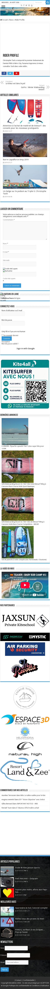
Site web (6, 260)
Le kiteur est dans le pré (15, 83)
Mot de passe (7, 320)
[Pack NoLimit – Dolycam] (7, 881)
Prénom (4, 955)
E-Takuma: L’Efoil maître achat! (27, 808)
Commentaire (9, 220)
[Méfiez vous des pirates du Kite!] (7, 922)
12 (27, 870)
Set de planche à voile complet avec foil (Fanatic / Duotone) (24, 560)
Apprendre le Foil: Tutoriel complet (31, 908)
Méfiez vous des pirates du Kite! (29, 919)
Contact (18, 980)
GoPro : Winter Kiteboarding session (32, 88)
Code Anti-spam (9, 278)
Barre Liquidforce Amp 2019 (16, 159)
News (11, 20)
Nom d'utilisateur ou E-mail (12, 310)
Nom (5, 244)
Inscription (6, 342)
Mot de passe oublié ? (10, 344)
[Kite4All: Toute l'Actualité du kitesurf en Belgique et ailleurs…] (25, 11)
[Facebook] (24, 5)
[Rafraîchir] (7, 271)
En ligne (11, 298)
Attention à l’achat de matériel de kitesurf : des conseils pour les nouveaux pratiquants (24, 126)
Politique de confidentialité (19, 986)
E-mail (6, 252)
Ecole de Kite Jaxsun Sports (27, 867)
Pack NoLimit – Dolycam (26, 878)
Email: (3, 962)
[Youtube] (32, 5)
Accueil (5, 20)
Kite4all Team (7, 808)
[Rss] (22, 5)
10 (27, 881)
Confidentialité (29, 980)
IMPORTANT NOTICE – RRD (27, 804)
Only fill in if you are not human (13, 331)
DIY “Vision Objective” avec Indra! (32, 799)
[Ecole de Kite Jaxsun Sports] (7, 871)
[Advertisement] (25, 835)
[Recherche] (48, 2)
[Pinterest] (29, 5)
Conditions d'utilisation (40, 986)
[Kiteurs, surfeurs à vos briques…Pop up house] (7, 933)
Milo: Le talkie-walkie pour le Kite (33, 795)
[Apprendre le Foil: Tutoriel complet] (7, 911)
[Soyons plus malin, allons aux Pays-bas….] (7, 893)
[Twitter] (26, 5)
